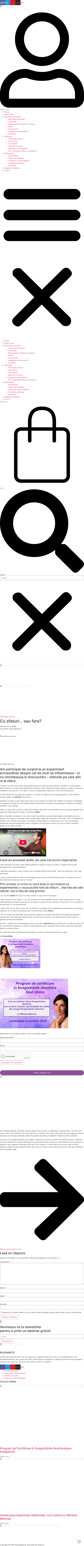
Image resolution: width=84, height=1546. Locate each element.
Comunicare (13, 144)
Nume (3, 1288)
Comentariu (5, 1262)
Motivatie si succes (15, 146)
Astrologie (12, 166)
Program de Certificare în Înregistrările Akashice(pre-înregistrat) (36, 1450)
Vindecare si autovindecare (18, 161)
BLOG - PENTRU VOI (42, 1073)
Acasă (6, 112)
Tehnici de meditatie (16, 158)
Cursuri (7, 170)
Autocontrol (12, 141)
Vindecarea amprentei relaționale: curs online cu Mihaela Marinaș (38, 1516)
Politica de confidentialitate (14, 1373)
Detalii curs (4, 1456)
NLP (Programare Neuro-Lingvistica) (22, 151)
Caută (2, 575)
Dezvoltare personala (12, 117)
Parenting (12, 134)
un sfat (24, 900)
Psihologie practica (15, 139)
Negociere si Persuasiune (18, 148)
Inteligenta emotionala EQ (18, 131)
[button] (42, 256)
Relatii (10, 127)
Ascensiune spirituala (16, 163)
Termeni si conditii (11, 1371)
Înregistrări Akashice (12, 168)
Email (3, 1296)
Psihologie (8, 136)
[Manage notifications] (79, 1541)
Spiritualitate (9, 153)
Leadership (12, 122)
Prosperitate (13, 129)
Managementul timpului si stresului (21, 124)
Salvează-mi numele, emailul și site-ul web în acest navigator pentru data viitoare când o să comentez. (42, 1312)
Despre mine (9, 114)
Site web (3, 1304)
